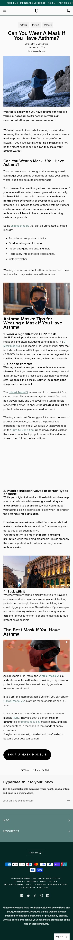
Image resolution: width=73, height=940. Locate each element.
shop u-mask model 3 (27, 754)
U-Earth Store (22, 878)
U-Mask (48, 25)
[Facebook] (21, 895)
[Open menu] (8, 10)
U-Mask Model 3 (18, 392)
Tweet (26, 770)
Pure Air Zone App (23, 430)
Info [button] (6, 820)
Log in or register (49, 878)
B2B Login (43, 887)
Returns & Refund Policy (19, 884)
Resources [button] (11, 831)
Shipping (40, 884)
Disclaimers (28, 887)
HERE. (16, 717)
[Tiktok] (34, 895)
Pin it (47, 770)
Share (37, 770)
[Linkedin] (47, 895)
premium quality (30, 721)
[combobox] (62, 936)
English (59, 936)
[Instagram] (41, 895)
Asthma (23, 25)
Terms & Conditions (26, 881)
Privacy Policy (48, 881)
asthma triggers (20, 225)
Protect (35, 25)
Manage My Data (57, 884)
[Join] (65, 800)
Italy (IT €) (35, 853)
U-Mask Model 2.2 (14, 701)
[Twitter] (28, 895)
